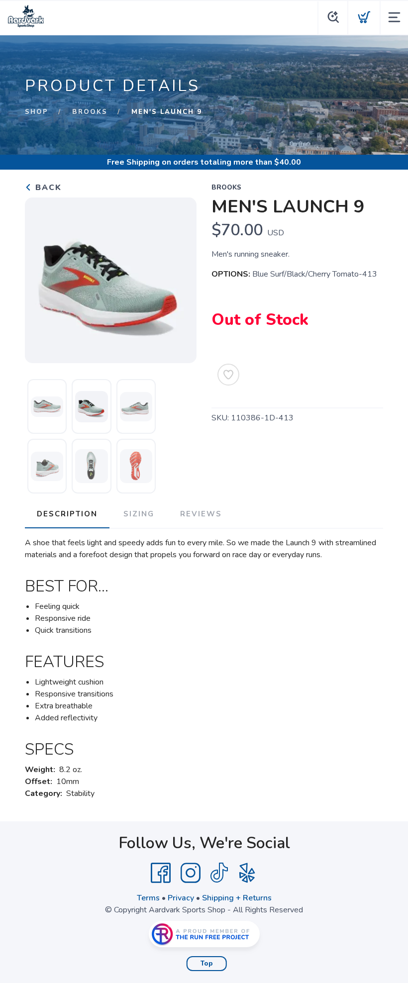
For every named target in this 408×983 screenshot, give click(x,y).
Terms (148, 897)
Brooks (89, 111)
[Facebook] (161, 873)
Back (47, 187)
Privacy (181, 897)
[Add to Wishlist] (228, 375)
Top (207, 963)
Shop (36, 111)
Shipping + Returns (237, 897)
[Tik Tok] (218, 873)
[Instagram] (190, 873)
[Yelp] (247, 873)
